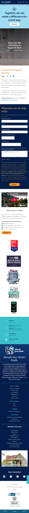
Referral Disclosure (5, 159)
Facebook (7, 76)
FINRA (13, 166)
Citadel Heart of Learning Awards (14, 417)
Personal (5, 511)
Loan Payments (14, 430)
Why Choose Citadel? (14, 388)
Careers (14, 409)
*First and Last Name (6, 118)
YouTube (4, 476)
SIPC (16, 166)
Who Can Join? (14, 390)
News (14, 404)
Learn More (6, 232)
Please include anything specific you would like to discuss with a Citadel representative (13, 148)
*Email (2, 124)
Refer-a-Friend (14, 432)
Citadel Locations (14, 394)
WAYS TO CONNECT (13, 339)
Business (14, 511)
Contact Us (14, 396)
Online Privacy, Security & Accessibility (14, 487)
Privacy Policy (14, 484)
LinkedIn (10, 76)
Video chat (12, 98)
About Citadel (14, 386)
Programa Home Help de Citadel (14, 443)
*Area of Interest (5, 141)
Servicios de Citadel (14, 445)
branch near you (13, 100)
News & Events (14, 401)
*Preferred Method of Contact (8, 135)
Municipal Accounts (14, 436)
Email (13, 76)
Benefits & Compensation (14, 411)
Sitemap (14, 489)
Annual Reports (14, 392)
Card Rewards (14, 437)
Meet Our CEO (14, 398)
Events (14, 406)
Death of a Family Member (14, 439)
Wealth (24, 511)
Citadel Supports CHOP (14, 421)
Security (14, 434)
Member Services (14, 426)
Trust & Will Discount (14, 447)
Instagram (24, 476)
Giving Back (14, 415)
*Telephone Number (5, 129)
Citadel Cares (14, 419)
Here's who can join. (20, 218)
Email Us (14, 441)
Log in (20, 2)
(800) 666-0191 (12, 333)
